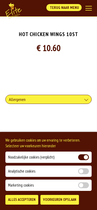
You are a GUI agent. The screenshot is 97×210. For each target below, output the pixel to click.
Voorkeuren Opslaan (59, 199)
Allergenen (17, 99)
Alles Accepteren (22, 199)
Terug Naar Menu (64, 7)
